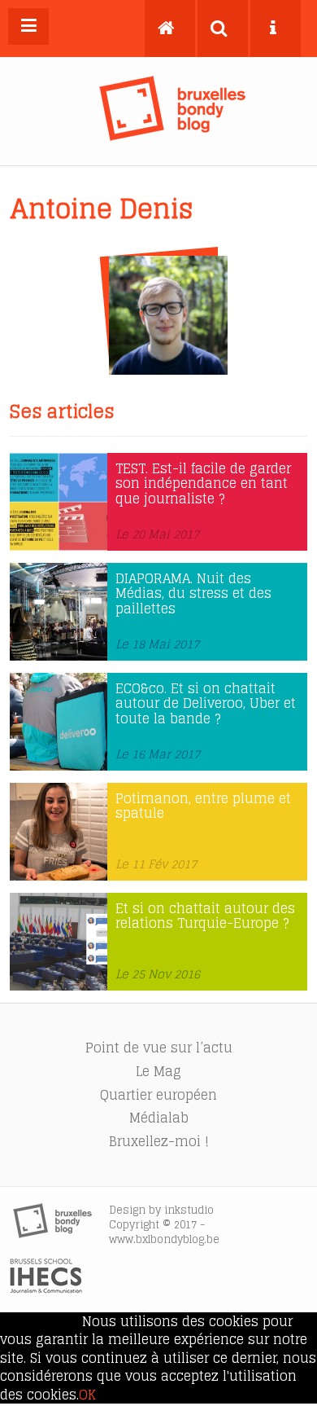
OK (87, 1394)
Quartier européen (158, 1094)
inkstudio (189, 1210)
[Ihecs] (46, 1288)
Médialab (159, 1117)
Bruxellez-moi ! (159, 1141)
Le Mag (158, 1071)
